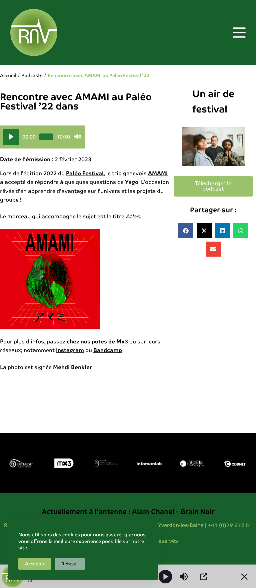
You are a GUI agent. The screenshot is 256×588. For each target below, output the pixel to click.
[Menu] (239, 32)
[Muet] (77, 136)
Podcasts (32, 75)
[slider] (46, 136)
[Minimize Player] (244, 577)
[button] (185, 230)
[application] (42, 137)
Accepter (35, 564)
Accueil (8, 75)
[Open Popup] (204, 577)
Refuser (69, 564)
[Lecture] (11, 137)
